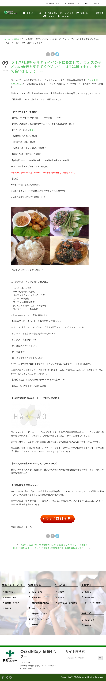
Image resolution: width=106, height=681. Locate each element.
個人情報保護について (72, 3)
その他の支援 (89, 597)
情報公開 (8, 608)
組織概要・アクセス (12, 603)
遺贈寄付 (35, 624)
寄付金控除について (52, 3)
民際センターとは (34, 13)
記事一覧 (88, 625)
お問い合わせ (98, 3)
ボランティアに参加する (93, 603)
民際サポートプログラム (40, 614)
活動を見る (52, 13)
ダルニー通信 (89, 620)
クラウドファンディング (40, 619)
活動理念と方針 (10, 597)
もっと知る (68, 13)
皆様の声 (61, 597)
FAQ (86, 3)
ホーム (7, 39)
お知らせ (16, 39)
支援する (84, 13)
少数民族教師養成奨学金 (40, 603)
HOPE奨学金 (36, 597)
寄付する (88, 592)
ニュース (50, 17)
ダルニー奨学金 (37, 592)
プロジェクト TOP (39, 608)
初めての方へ (9, 592)
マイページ (65, 17)
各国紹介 (61, 592)
